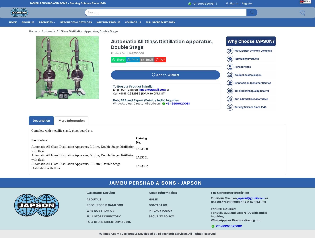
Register (247, 3)
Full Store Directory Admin (109, 222)
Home (153, 199)
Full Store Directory (104, 216)
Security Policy (161, 216)
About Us (94, 199)
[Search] (251, 12)
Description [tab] (41, 121)
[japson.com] (19, 13)
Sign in (234, 3)
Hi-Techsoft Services (172, 233)
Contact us (158, 205)
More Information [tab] (72, 121)
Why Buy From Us (100, 210)
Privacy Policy (160, 210)
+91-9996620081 (203, 3)
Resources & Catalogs (105, 205)
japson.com (111, 233)
